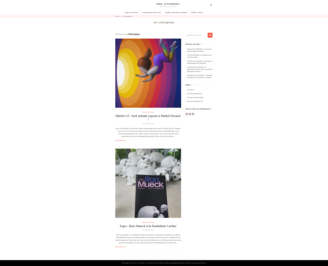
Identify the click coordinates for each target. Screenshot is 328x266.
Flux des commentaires (195, 97)
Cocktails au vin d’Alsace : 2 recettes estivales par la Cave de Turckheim (199, 76)
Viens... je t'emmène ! (139, 263)
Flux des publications (194, 94)
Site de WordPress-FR (195, 101)
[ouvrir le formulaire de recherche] (211, 5)
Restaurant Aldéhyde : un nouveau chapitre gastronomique (199, 50)
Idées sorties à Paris (132, 12)
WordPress (202, 263)
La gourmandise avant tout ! (151, 12)
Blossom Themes (185, 263)
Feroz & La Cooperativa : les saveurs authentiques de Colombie (199, 62)
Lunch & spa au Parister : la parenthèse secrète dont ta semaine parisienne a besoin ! (199, 69)
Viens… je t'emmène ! (168, 3)
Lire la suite (119, 140)
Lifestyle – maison (197, 12)
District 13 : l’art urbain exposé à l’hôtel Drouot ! (148, 117)
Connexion (190, 90)
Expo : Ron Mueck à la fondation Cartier (148, 226)
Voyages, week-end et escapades (176, 12)
